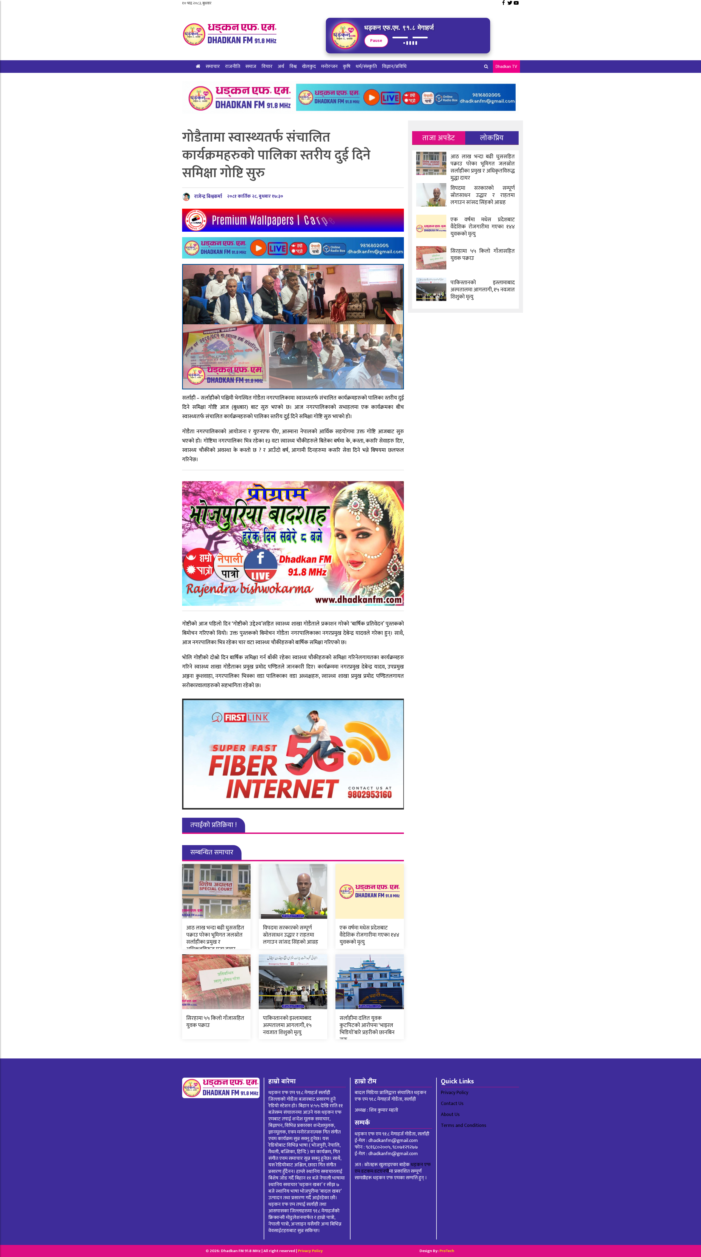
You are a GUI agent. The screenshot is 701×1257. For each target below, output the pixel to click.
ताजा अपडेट (438, 138)
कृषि (346, 66)
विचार (267, 66)
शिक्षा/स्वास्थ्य (208, 79)
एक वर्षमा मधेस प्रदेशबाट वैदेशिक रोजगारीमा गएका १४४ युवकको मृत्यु (369, 935)
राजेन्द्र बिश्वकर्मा (208, 197)
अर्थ (281, 66)
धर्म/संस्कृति (366, 66)
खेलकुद (309, 66)
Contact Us (452, 1104)
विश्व (293, 66)
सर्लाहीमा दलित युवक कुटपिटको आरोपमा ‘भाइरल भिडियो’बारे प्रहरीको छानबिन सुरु (367, 1029)
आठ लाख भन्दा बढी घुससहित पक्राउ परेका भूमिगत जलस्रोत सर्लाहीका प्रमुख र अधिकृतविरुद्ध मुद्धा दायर (215, 938)
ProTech (446, 1250)
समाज (250, 66)
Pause (376, 40)
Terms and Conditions (463, 1125)
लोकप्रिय (492, 138)
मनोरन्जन (329, 66)
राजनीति (232, 66)
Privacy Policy (454, 1093)
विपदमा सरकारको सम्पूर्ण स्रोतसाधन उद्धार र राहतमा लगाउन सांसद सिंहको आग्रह (290, 935)
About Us (450, 1114)
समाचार (213, 66)
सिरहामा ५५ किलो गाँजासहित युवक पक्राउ (215, 1022)
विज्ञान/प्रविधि (394, 66)
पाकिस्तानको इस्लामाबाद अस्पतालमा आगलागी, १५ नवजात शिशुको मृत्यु (287, 1025)
